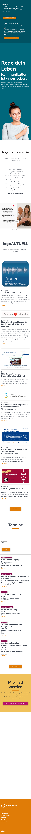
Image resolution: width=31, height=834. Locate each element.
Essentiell (9, 21)
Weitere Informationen (9, 14)
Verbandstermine (7, 607)
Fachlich (4, 592)
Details (4, 305)
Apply (6, 549)
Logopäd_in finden (5, 815)
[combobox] (15, 542)
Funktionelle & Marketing (13, 27)
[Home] (15, 806)
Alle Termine (15, 666)
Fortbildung (4, 821)
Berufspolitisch (7, 557)
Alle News (16, 509)
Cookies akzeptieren (9, 17)
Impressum (4, 830)
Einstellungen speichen (11, 37)
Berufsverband (4, 813)
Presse (2, 833)
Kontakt (3, 831)
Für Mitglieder (4, 823)
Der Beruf (3, 817)
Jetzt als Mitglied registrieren (17, 703)
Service (3, 819)
